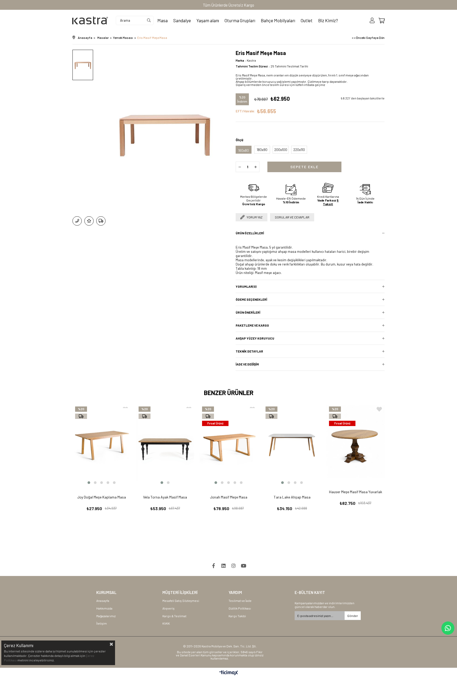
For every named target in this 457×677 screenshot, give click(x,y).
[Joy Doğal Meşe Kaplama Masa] (101, 444)
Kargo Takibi (237, 616)
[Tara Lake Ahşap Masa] (292, 444)
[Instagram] (234, 566)
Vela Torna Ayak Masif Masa (165, 497)
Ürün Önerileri (248, 312)
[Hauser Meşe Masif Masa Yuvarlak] (355, 442)
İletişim (101, 623)
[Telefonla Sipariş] (77, 221)
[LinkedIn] (223, 566)
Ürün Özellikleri (250, 233)
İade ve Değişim (247, 364)
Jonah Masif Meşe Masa (228, 497)
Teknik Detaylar (249, 351)
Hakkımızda (104, 608)
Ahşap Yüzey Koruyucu (255, 338)
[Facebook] (213, 566)
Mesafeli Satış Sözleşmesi (180, 600)
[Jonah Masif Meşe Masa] (228, 444)
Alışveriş (168, 608)
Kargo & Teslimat (174, 616)
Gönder (352, 615)
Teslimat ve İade (240, 600)
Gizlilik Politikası (240, 608)
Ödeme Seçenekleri (251, 299)
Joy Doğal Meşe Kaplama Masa (101, 497)
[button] (89, 482)
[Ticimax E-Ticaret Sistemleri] (228, 673)
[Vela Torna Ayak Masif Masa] (165, 444)
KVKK (166, 623)
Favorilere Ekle (379, 409)
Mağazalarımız (106, 616)
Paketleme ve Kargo (252, 325)
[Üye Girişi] (372, 20)
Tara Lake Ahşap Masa (292, 497)
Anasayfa (102, 600)
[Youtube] (244, 566)
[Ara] (148, 20)
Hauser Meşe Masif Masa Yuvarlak (355, 492)
